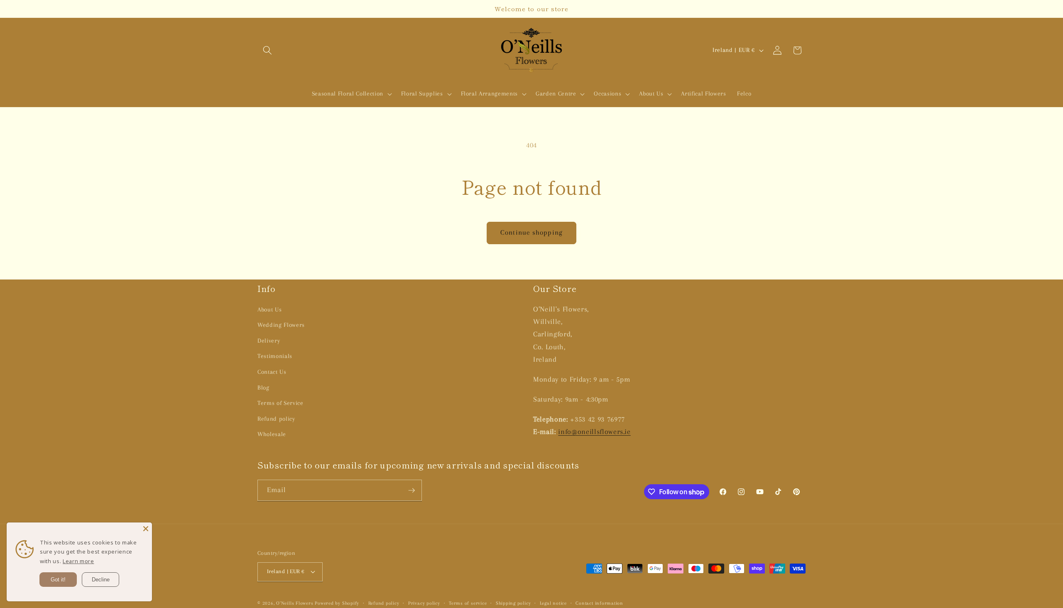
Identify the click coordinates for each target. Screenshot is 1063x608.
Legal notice (553, 603)
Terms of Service (280, 403)
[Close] (146, 529)
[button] (267, 50)
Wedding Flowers (281, 325)
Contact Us (272, 371)
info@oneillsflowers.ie (594, 432)
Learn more (78, 561)
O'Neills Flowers (294, 603)
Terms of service (468, 603)
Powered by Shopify (337, 603)
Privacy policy (424, 603)
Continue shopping (531, 232)
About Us (269, 309)
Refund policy (276, 418)
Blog (263, 387)
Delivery (268, 340)
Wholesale (271, 434)
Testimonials (274, 356)
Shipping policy (513, 603)
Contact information (599, 603)
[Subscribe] (411, 490)
